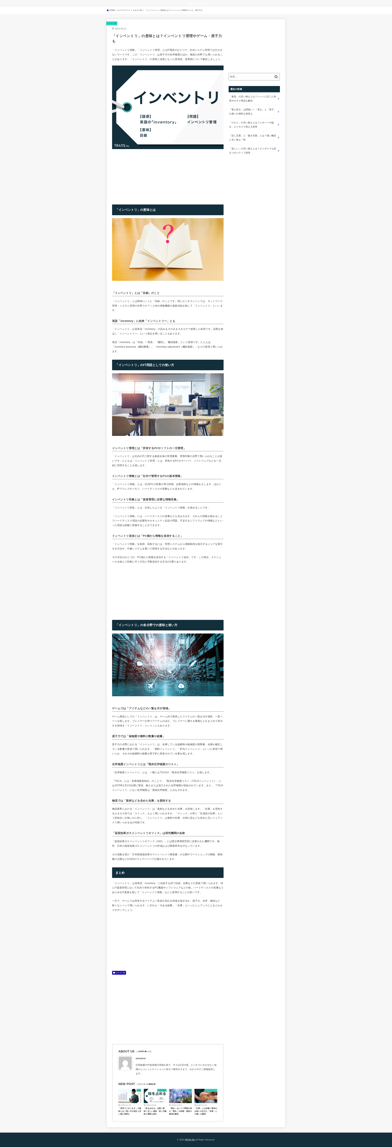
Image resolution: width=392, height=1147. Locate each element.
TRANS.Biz (190, 1140)
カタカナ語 (112, 23)
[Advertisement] (138, 174)
